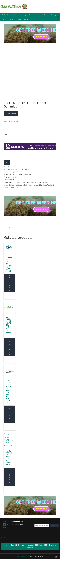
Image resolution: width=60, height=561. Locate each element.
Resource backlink (10, 227)
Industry (4, 19)
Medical (11, 19)
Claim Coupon (11, 114)
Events (46, 15)
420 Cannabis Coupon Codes (9, 15)
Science (26, 19)
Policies (19, 19)
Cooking (31, 15)
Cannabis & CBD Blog (34, 545)
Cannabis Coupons (17, 545)
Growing (53, 15)
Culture (39, 15)
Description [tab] (8, 129)
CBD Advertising (50, 545)
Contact (30, 548)
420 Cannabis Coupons (14, 121)
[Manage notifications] (56, 557)
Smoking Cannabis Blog (23, 556)
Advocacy (23, 15)
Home (6, 545)
